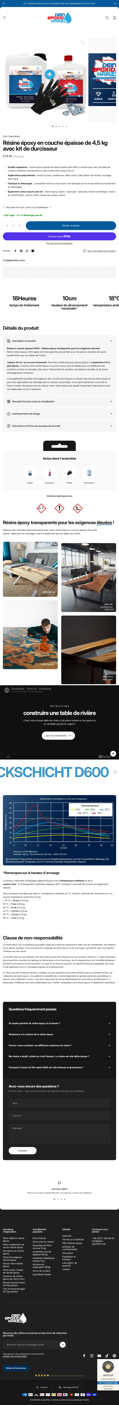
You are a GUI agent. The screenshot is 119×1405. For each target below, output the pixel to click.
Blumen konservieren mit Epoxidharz (14, 1284)
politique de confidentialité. (15, 1356)
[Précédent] (4, 3)
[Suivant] (115, 3)
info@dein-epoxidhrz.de (99, 1242)
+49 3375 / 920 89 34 (103, 1238)
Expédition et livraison (69, 1258)
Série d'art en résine (43, 1242)
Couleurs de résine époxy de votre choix (14, 1277)
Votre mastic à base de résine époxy (13, 1271)
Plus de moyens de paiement (59, 243)
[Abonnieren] (63, 1345)
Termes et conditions (73, 1239)
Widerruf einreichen (16, 1368)
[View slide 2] (57, 1199)
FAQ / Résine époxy (72, 1243)
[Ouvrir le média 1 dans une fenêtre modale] (82, 42)
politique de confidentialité (69, 1248)
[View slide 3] (61, 1199)
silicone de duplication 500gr (42, 1266)
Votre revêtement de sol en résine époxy (13, 1246)
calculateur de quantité (69, 1264)
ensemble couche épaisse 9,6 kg (42, 1253)
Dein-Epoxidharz (11, 136)
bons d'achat (39, 1238)
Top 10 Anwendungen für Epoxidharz (14, 1290)
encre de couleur (42, 1271)
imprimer (67, 1236)
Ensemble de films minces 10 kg (42, 1247)
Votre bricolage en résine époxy (12, 1258)
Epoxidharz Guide (42, 1274)
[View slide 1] (54, 1199)
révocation (67, 1253)
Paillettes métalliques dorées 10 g (44, 1259)
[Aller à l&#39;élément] (52, 126)
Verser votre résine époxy (13, 1265)
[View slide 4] (64, 1199)
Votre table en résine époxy (13, 1239)
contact (66, 1269)
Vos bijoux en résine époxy (13, 1252)
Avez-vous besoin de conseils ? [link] (101, 251)
